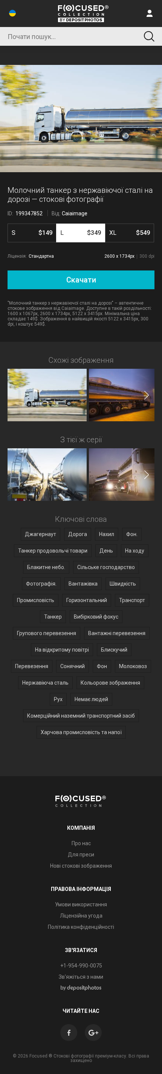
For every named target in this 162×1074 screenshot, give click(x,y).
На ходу (134, 551)
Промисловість (35, 600)
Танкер (53, 617)
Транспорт (132, 600)
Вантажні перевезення (116, 633)
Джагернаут (40, 534)
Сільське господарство (106, 567)
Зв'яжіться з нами (81, 977)
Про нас (81, 843)
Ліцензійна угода (81, 916)
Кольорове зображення (110, 683)
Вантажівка (83, 584)
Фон (102, 666)
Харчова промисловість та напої (81, 732)
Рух (58, 699)
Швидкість (123, 584)
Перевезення (31, 666)
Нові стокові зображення (81, 866)
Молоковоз (133, 666)
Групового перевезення (46, 633)
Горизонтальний (86, 600)
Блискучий (114, 650)
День (106, 551)
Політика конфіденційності (81, 927)
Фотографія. (41, 584)
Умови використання (81, 904)
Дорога (77, 534)
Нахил (106, 534)
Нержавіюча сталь (45, 683)
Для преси (81, 855)
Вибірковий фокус (96, 617)
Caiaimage (74, 213)
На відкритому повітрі (62, 650)
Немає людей (91, 699)
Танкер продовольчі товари (52, 551)
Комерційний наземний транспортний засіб (81, 716)
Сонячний (72, 666)
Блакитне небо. (46, 567)
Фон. (132, 534)
